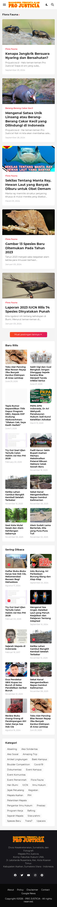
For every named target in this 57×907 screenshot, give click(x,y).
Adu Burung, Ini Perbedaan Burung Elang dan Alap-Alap (40, 575)
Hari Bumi (12, 785)
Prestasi (41, 805)
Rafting (31, 810)
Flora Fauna (37, 780)
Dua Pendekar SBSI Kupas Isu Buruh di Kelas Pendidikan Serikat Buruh (16, 685)
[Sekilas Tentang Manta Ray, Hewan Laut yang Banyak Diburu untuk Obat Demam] (28, 159)
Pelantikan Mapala (17, 800)
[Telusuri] (53, 4)
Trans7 (28, 821)
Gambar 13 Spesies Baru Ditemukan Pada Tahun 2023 (25, 248)
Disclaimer (32, 889)
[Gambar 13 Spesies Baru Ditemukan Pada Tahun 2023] (28, 222)
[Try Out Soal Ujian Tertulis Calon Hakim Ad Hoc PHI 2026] (16, 440)
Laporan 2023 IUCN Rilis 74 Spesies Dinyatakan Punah (27, 309)
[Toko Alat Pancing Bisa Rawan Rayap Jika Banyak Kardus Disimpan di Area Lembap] (16, 357)
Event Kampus (33, 769)
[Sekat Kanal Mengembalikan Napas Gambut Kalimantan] (41, 482)
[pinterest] (42, 875)
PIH (29, 795)
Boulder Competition (18, 764)
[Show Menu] (4, 4)
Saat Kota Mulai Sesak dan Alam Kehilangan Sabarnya (14, 529)
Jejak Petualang (15, 790)
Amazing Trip (30, 754)
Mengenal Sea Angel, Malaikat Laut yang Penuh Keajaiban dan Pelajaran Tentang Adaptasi (40, 614)
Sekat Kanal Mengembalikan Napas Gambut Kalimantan (39, 496)
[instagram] (35, 875)
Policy (20, 889)
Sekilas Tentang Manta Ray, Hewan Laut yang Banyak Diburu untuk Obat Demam (28, 185)
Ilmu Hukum (39, 785)
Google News (28, 893)
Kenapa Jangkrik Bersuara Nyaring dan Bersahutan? (27, 56)
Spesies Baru (14, 821)
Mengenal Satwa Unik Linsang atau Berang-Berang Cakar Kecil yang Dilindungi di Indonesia (26, 119)
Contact (45, 889)
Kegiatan (33, 790)
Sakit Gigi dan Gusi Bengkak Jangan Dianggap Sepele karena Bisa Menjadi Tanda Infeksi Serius (40, 374)
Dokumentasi (14, 769)
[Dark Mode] (46, 4)
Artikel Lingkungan (17, 759)
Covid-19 (38, 764)
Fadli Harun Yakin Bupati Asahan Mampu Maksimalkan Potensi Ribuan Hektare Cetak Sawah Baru (40, 458)
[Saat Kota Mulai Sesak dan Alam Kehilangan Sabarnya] (16, 515)
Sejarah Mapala (15, 815)
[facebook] (15, 875)
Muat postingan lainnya (27, 334)
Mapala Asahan (15, 795)
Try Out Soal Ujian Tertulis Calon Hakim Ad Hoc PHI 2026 (15, 454)
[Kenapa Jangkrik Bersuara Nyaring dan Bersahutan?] (28, 32)
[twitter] (21, 875)
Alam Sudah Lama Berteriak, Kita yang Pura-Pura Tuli (40, 529)
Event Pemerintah (16, 780)
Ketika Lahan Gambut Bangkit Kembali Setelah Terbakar (14, 496)
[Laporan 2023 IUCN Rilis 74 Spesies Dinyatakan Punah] (28, 285)
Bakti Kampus (39, 759)
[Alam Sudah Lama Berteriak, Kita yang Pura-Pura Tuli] (41, 515)
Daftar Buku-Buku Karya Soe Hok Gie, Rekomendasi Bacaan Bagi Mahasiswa (15, 577)
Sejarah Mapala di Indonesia (15, 647)
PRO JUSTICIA (33, 898)
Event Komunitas (16, 774)
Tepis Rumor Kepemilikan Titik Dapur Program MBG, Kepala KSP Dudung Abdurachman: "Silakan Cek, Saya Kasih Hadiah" (15, 415)
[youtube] (28, 875)
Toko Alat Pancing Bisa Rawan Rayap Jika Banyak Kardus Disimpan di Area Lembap (15, 372)
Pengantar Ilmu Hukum (19, 805)
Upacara (41, 821)
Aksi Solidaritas (29, 749)
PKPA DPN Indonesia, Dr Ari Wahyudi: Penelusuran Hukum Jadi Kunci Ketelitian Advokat (40, 413)
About (10, 889)
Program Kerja (15, 810)
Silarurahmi (34, 815)
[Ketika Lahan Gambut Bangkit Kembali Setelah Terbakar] (16, 482)
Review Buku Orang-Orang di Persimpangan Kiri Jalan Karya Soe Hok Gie (15, 721)
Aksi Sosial (12, 754)
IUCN (25, 785)
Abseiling (12, 749)
